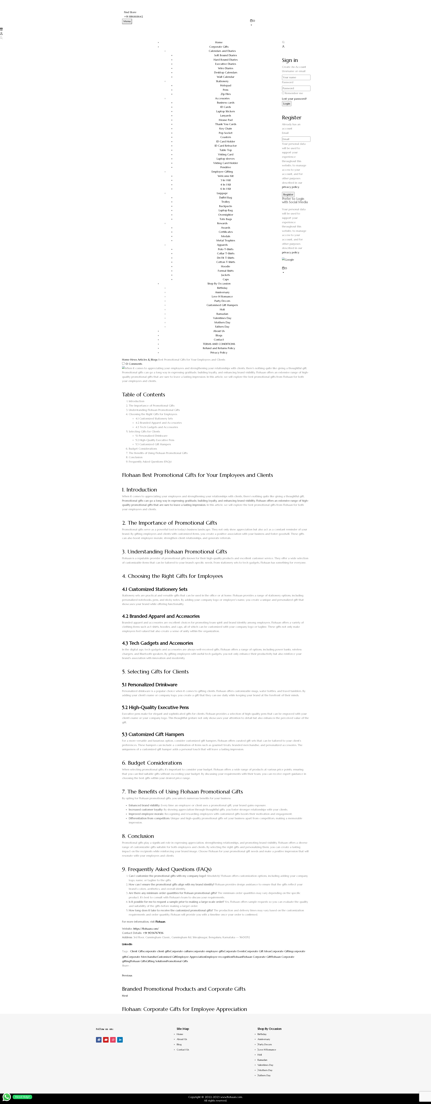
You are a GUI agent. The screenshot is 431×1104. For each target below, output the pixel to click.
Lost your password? (294, 98)
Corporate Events (234, 951)
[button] (279, 23)
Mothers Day (222, 322)
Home (125, 359)
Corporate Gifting (282, 951)
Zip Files (226, 94)
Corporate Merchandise (142, 956)
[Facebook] (123, 971)
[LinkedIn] (127, 971)
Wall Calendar (225, 76)
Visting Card (225, 154)
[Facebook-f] (99, 1040)
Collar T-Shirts (225, 253)
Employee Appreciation (191, 956)
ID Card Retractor (226, 145)
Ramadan (222, 313)
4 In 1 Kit (225, 184)
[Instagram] (113, 1040)
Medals (225, 236)
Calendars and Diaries (222, 51)
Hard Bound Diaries (226, 59)
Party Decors (222, 300)
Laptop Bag (226, 210)
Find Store (130, 12)
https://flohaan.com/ (146, 928)
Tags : (125, 951)
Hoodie (225, 266)
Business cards (225, 102)
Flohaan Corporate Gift (256, 956)
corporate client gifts (157, 951)
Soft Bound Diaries (225, 55)
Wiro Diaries (225, 68)
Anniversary (222, 292)
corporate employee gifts (208, 951)
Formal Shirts (226, 270)
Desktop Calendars (225, 72)
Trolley (225, 201)
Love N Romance (222, 296)
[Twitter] (125, 971)
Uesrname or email (293, 71)
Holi (222, 309)
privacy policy (290, 187)
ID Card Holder (225, 141)
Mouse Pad (226, 120)
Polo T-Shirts (225, 249)
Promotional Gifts (177, 961)
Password (287, 82)
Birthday (222, 288)
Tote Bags (226, 219)
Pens (225, 89)
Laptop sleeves (226, 158)
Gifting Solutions (156, 961)
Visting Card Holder (225, 163)
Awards (225, 227)
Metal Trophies (225, 240)
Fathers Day (222, 326)
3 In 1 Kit (226, 180)
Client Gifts (137, 951)
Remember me (294, 93)
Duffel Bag (225, 197)
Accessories (222, 98)
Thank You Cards (225, 124)
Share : (126, 965)
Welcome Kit (226, 176)
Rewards (222, 223)
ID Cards (225, 107)
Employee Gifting (222, 171)
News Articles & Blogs (143, 359)
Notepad (225, 85)
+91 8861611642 (133, 16)
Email (285, 132)
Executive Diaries (225, 63)
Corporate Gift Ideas (258, 951)
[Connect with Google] (288, 259)
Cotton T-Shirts (225, 262)
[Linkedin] (120, 1040)
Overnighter (225, 214)
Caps (226, 279)
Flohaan (160, 921)
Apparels (222, 244)
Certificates (226, 231)
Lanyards (225, 115)
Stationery (222, 81)
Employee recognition (219, 956)
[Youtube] (106, 1040)
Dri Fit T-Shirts (225, 257)
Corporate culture (181, 951)
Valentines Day (222, 318)
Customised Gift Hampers (222, 305)
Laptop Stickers (225, 111)
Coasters (225, 137)
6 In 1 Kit (225, 188)
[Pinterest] (129, 971)
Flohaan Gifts (138, 961)
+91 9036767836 (153, 933)
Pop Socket (226, 132)
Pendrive (225, 167)
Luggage (222, 193)
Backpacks (225, 206)
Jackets (225, 275)
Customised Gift (167, 956)
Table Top (226, 150)
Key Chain (225, 128)
